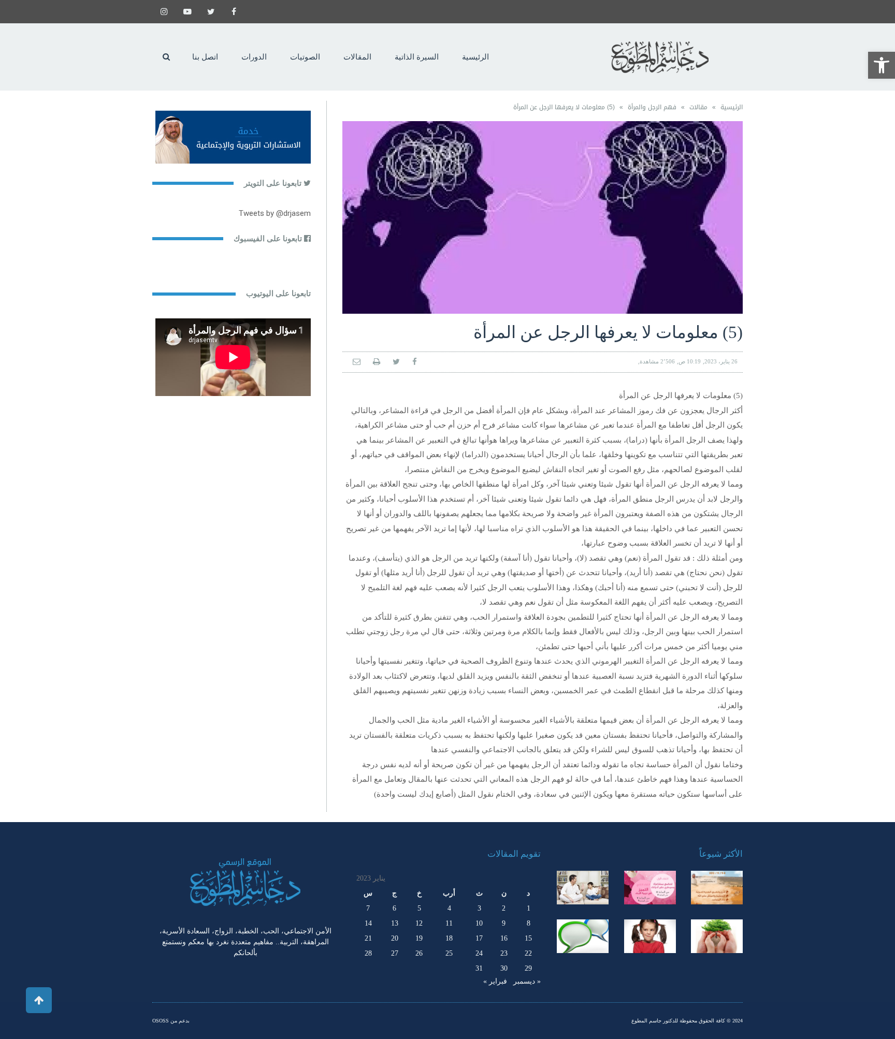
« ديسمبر (527, 981)
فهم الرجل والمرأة (652, 107)
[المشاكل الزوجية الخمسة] (650, 887)
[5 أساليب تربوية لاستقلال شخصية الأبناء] (583, 887)
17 (479, 938)
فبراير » (495, 981)
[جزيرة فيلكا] (717, 887)
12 (419, 923)
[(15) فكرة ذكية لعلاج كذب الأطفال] (583, 936)
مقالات (698, 107)
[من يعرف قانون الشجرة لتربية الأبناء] (717, 936)
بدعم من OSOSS (171, 1020)
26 (419, 953)
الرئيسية (731, 107)
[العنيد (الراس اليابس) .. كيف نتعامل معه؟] (650, 936)
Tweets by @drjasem (275, 213)
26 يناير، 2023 (721, 361)
